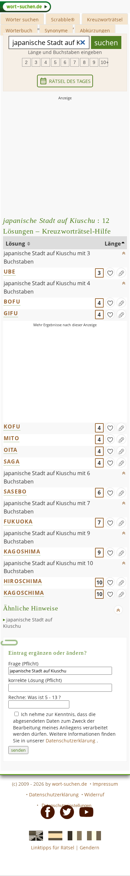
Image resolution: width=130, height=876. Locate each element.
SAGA (12, 461)
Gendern (89, 847)
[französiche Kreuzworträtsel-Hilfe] (73, 835)
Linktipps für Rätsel (52, 847)
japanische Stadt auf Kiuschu (27, 622)
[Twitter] (65, 812)
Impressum (105, 784)
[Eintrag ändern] (121, 273)
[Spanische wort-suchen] (53, 835)
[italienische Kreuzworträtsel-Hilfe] (92, 835)
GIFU (11, 313)
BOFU (12, 301)
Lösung (16, 243)
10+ (104, 62)
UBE (10, 271)
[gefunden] (110, 273)
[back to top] (123, 251)
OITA (10, 449)
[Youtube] (84, 812)
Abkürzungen (95, 30)
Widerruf (94, 794)
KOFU (12, 426)
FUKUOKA (18, 521)
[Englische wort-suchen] (34, 835)
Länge (113, 243)
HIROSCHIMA (23, 581)
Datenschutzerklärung (71, 740)
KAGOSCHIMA (24, 592)
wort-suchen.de (69, 784)
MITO (11, 438)
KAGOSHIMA (22, 551)
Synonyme (56, 30)
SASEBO (15, 491)
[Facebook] (46, 812)
